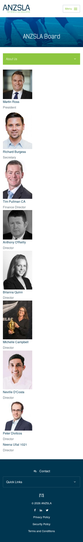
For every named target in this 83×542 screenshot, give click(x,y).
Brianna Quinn (13, 292)
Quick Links (14, 482)
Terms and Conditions (41, 531)
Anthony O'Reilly (14, 242)
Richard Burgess (14, 151)
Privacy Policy (41, 517)
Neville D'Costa (13, 392)
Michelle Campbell (16, 342)
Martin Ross (11, 101)
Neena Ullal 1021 (15, 444)
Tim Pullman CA (14, 201)
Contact (44, 471)
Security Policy (41, 524)
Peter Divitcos (12, 433)
